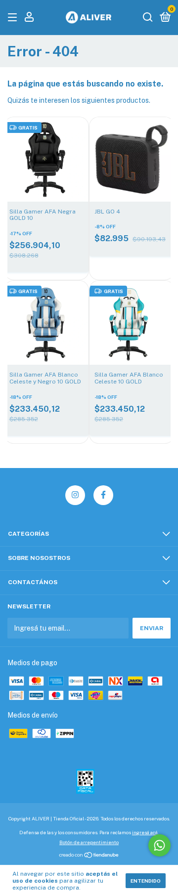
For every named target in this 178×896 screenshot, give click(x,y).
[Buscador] (147, 17)
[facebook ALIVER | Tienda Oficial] (103, 495)
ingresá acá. (145, 832)
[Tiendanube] (89, 856)
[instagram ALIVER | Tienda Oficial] (75, 495)
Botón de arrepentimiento (89, 842)
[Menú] (14, 17)
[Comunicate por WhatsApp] (159, 845)
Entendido (146, 881)
